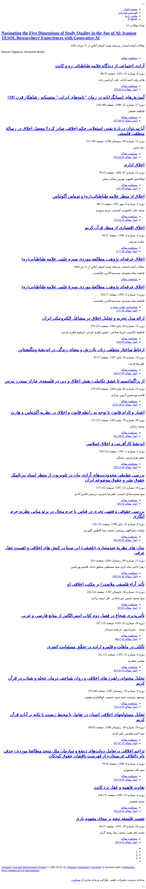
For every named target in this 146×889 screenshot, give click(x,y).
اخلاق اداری (134, 164)
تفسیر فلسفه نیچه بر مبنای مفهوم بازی (110, 818)
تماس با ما (131, 15)
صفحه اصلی (130, 9)
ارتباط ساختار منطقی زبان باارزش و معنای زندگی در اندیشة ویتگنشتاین (81, 349)
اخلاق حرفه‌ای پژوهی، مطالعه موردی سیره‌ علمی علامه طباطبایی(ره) (83, 259)
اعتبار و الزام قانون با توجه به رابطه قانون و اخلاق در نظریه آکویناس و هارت (78, 412)
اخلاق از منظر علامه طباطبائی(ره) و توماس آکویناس (99, 196)
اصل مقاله (125, 89)
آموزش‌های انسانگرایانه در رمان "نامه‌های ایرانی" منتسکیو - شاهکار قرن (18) (76, 97)
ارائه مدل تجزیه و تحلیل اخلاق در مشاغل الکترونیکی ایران (93, 318)
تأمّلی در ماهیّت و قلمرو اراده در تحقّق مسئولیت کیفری (96, 646)
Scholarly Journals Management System (23, 867)
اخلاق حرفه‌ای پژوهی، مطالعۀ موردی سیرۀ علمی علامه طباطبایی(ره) (83, 287)
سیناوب (75, 879)
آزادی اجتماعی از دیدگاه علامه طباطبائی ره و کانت (100, 66)
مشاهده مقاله (129, 58)
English (132, 19)
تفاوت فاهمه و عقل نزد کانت (119, 787)
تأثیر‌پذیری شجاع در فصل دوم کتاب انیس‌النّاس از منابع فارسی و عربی (83, 615)
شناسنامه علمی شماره (123, 307)
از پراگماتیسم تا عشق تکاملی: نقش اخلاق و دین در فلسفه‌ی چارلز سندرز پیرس (75, 381)
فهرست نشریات (127, 12)
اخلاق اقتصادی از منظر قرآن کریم (115, 227)
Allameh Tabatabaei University (84, 867)
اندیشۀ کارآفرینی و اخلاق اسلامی (115, 443)
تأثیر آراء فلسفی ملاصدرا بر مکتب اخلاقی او (106, 584)
